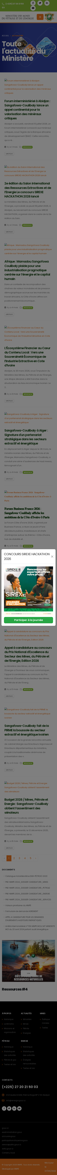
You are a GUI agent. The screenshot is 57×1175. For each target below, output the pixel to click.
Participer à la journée (28, 620)
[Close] (52, 556)
